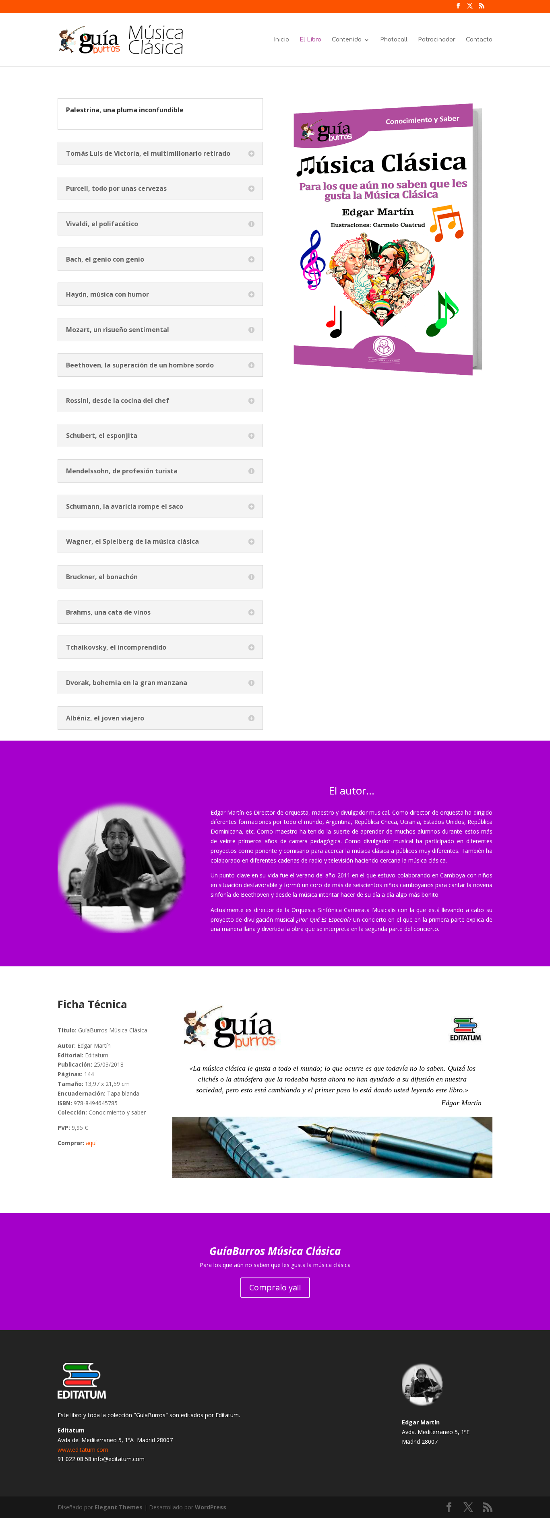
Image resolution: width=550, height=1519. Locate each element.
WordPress (210, 1507)
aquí (91, 1143)
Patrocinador (436, 40)
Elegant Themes (119, 1507)
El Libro (310, 40)
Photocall (393, 40)
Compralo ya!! (275, 1287)
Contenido (347, 40)
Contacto (479, 40)
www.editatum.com (83, 1449)
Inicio (281, 40)
